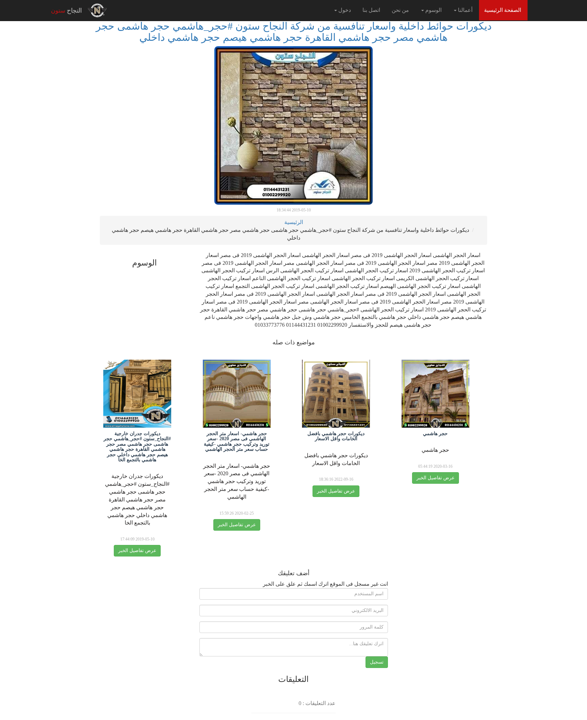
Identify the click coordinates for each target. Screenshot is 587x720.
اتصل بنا (371, 10)
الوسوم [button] (433, 10)
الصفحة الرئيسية (500, 10)
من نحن (400, 10)
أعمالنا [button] (465, 10)
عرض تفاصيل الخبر (435, 477)
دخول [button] (344, 10)
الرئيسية (293, 222)
